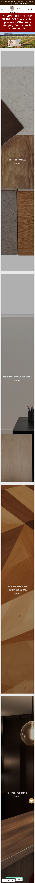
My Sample (9, 880)
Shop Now (17, 186)
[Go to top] (32, 872)
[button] (2, 9)
